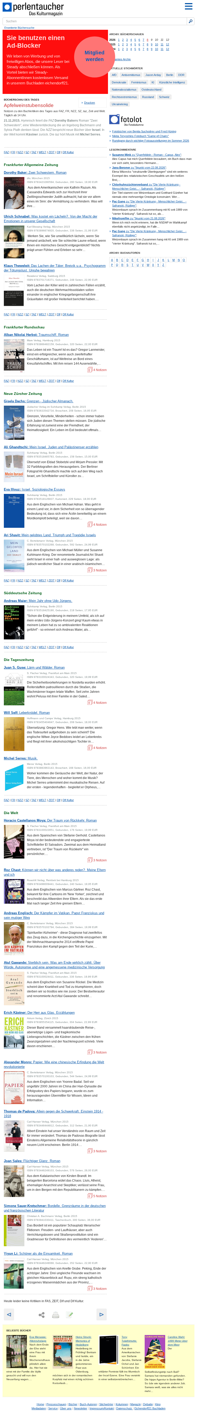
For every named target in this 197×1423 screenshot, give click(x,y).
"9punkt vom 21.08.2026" (138, 218)
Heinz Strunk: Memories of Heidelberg (84, 1341)
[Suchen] (190, 21)
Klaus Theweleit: (55, 268)
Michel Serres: (21, 758)
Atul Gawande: (54, 965)
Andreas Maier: (38, 601)
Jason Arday (153, 74)
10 (156, 44)
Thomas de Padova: (53, 1113)
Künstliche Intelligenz (172, 82)
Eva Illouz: (34, 489)
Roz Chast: (55, 872)
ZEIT (51, 152)
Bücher (72, 1404)
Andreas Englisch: (54, 915)
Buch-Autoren (88, 1404)
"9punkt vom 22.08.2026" (139, 167)
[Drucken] (55, 1315)
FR (13, 152)
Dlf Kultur (68, 152)
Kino (158, 1404)
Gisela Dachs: (38, 401)
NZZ (20, 152)
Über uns (66, 1408)
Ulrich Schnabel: (50, 219)
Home (40, 1404)
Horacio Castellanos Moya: (50, 820)
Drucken (89, 102)
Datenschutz (124, 1408)
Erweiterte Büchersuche (19, 27)
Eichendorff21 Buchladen (149, 1408)
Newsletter (80, 1408)
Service (53, 1408)
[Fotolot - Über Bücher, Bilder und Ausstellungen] (126, 124)
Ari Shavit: (50, 535)
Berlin (169, 74)
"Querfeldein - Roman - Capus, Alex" (146, 154)
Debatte (148, 1404)
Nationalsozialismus (124, 89)
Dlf (58, 152)
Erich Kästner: (39, 1013)
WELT (42, 152)
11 (162, 44)
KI (153, 82)
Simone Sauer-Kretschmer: (55, 1208)
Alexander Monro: (54, 1064)
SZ (27, 152)
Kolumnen (122, 1404)
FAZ (6, 152)
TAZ (33, 152)
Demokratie (119, 82)
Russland (148, 97)
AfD (114, 74)
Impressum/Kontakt (102, 1408)
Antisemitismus (131, 74)
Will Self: (27, 713)
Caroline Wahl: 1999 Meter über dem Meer (178, 1341)
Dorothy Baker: (35, 172)
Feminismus (138, 82)
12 (167, 44)
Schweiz (164, 97)
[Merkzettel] (69, 1315)
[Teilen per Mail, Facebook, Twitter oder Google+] (41, 1315)
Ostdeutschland (151, 89)
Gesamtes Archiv (120, 59)
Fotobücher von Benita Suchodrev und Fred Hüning (144, 131)
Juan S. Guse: (34, 667)
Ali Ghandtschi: (51, 447)
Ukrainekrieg (120, 104)
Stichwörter (106, 1404)
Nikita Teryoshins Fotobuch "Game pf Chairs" (140, 136)
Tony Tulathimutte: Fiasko (129, 1341)
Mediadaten (39, 1408)
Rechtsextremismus (124, 97)
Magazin (135, 1404)
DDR (181, 74)
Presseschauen (56, 1404)
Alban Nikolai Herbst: (36, 335)
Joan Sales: (32, 1161)
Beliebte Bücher (18, 1330)
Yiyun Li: (38, 1253)
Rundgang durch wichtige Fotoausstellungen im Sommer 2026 (150, 140)
